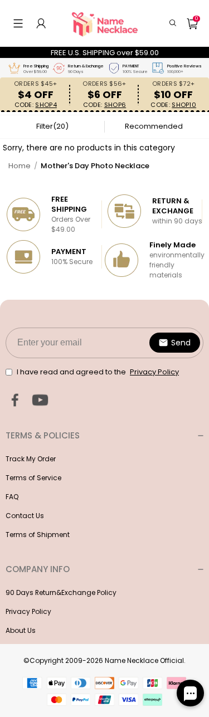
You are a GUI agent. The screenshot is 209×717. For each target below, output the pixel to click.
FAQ (12, 496)
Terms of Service (33, 477)
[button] (18, 23)
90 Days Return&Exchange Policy (61, 592)
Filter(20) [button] (52, 126)
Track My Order (31, 459)
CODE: (35, 105)
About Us (21, 630)
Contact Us (25, 515)
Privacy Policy (28, 611)
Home (19, 165)
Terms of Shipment (38, 534)
